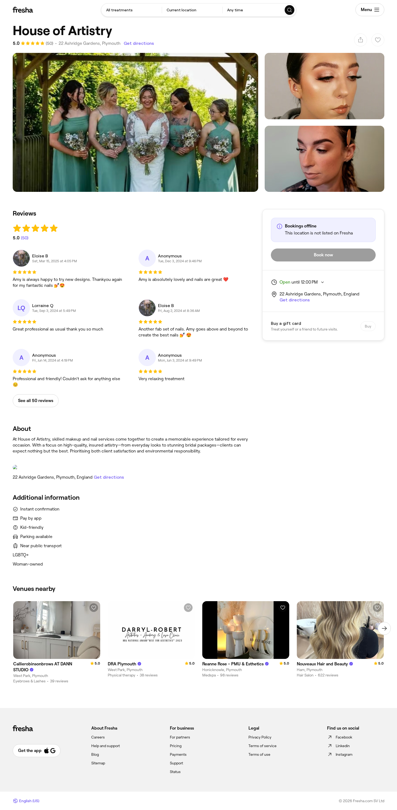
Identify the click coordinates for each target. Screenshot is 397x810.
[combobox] (131, 10)
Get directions (139, 43)
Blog (95, 754)
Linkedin (343, 746)
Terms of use (259, 754)
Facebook (344, 737)
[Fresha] (23, 9)
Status (175, 772)
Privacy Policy (259, 737)
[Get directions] (132, 467)
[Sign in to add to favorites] (93, 607)
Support (176, 763)
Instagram (344, 754)
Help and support (105, 746)
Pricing (175, 746)
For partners (180, 737)
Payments (178, 754)
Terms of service (262, 746)
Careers (98, 737)
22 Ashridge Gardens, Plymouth (89, 43)
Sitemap (98, 763)
